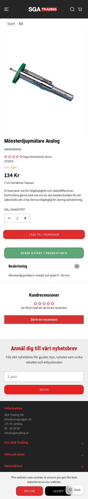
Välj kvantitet (14, 209)
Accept (58, 491)
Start (11, 23)
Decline (29, 491)
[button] (6, 9)
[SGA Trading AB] (43, 9)
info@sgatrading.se (16, 433)
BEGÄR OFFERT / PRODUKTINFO (44, 253)
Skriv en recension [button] (44, 319)
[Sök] (72, 9)
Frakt (7, 183)
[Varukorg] (80, 9)
